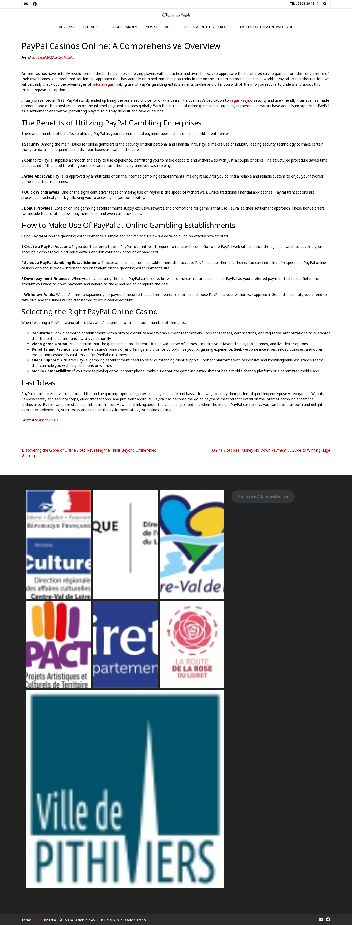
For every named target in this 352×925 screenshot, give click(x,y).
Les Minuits (66, 57)
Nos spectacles (160, 26)
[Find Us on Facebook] (34, 4)
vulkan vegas (103, 84)
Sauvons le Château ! (77, 26)
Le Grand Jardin (121, 26)
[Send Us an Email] (25, 4)
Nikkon (38, 920)
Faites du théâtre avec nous (268, 26)
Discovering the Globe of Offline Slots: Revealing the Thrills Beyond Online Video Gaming (89, 453)
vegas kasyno (241, 100)
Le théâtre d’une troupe (208, 26)
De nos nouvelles (46, 420)
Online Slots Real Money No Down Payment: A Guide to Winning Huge (271, 450)
